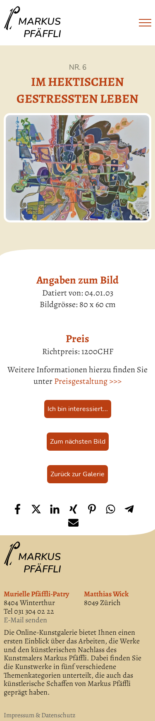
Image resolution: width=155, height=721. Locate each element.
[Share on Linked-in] (55, 509)
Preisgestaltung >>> (88, 381)
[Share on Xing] (73, 509)
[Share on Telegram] (129, 509)
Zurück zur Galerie (77, 474)
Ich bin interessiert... (78, 409)
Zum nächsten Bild (77, 441)
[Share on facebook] (17, 509)
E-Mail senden (25, 620)
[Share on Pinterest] (92, 509)
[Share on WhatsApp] (110, 509)
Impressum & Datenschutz (39, 715)
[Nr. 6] (77, 167)
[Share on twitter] (36, 509)
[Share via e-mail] (73, 523)
